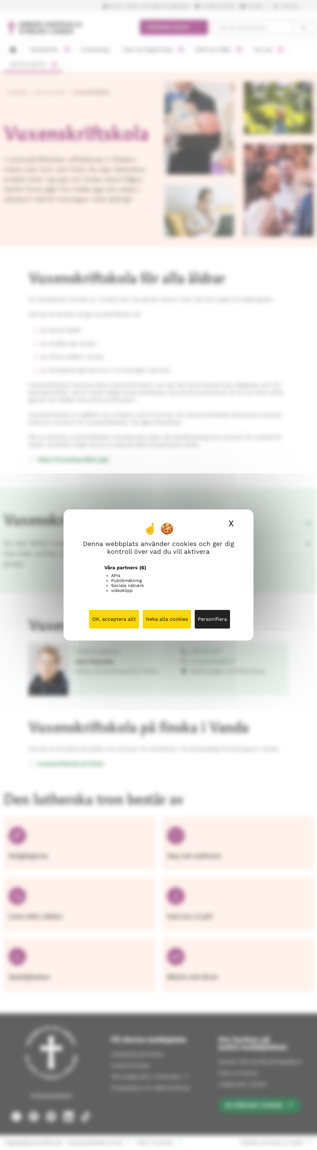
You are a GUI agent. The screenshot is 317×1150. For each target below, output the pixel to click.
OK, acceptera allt (114, 619)
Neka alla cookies (167, 619)
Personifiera (212, 619)
